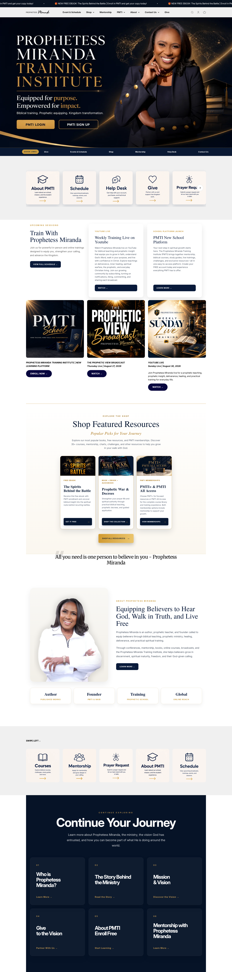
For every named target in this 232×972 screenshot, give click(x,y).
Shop (89, 12)
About (133, 12)
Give (167, 12)
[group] (116, 82)
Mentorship (106, 12)
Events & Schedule (78, 152)
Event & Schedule (72, 12)
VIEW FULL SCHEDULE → (45, 264)
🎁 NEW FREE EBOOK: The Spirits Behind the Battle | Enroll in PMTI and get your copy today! (84, 3)
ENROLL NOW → (39, 373)
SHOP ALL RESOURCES (116, 538)
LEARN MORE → (164, 288)
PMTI (119, 12)
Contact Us (151, 12)
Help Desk (171, 152)
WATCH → (103, 288)
